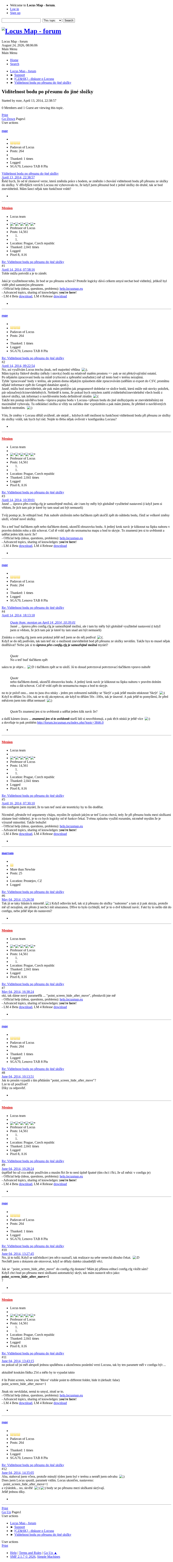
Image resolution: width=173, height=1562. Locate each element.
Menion (7, 208)
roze (5, 131)
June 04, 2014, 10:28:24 (18, 1168)
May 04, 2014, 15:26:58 (18, 899)
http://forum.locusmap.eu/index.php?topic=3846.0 (70, 722)
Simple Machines (48, 1556)
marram (8, 853)
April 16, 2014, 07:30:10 (18, 803)
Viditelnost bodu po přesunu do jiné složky (30, 173)
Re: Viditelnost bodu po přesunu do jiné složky (33, 262)
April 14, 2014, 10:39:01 (18, 500)
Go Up (6, 1512)
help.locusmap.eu (71, 288)
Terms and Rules (30, 1553)
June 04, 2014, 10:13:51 (18, 1076)
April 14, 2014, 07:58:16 (18, 269)
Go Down (8, 119)
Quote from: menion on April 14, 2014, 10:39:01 (43, 622)
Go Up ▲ (50, 1553)
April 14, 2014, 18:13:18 (18, 615)
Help (13, 1553)
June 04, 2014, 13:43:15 (18, 1361)
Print (5, 115)
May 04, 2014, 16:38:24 (18, 991)
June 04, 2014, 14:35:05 (18, 1472)
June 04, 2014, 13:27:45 (18, 1253)
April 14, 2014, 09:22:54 (18, 366)
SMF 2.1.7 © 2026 (22, 1556)
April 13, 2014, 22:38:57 (18, 177)
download (25, 296)
